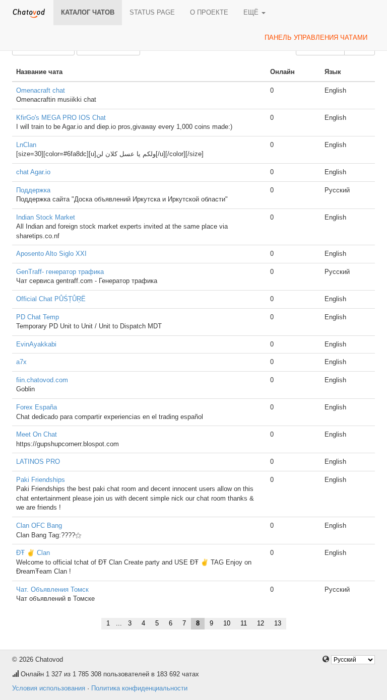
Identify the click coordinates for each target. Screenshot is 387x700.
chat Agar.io (33, 172)
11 (243, 623)
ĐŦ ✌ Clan (33, 552)
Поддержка (33, 190)
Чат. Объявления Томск (52, 589)
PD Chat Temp (37, 317)
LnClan (26, 145)
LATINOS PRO (38, 461)
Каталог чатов (87, 12)
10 (226, 623)
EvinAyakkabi (36, 344)
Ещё (252, 12)
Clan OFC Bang (39, 525)
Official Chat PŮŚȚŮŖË (51, 299)
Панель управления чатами (316, 37)
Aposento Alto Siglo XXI (51, 253)
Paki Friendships (40, 479)
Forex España (36, 407)
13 (277, 623)
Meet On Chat (36, 434)
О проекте (209, 12)
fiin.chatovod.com (42, 380)
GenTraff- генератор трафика (60, 271)
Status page (152, 12)
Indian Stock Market (45, 217)
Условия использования (48, 688)
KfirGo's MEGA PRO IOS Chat (61, 117)
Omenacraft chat (40, 90)
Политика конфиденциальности (139, 688)
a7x (21, 362)
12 (260, 623)
